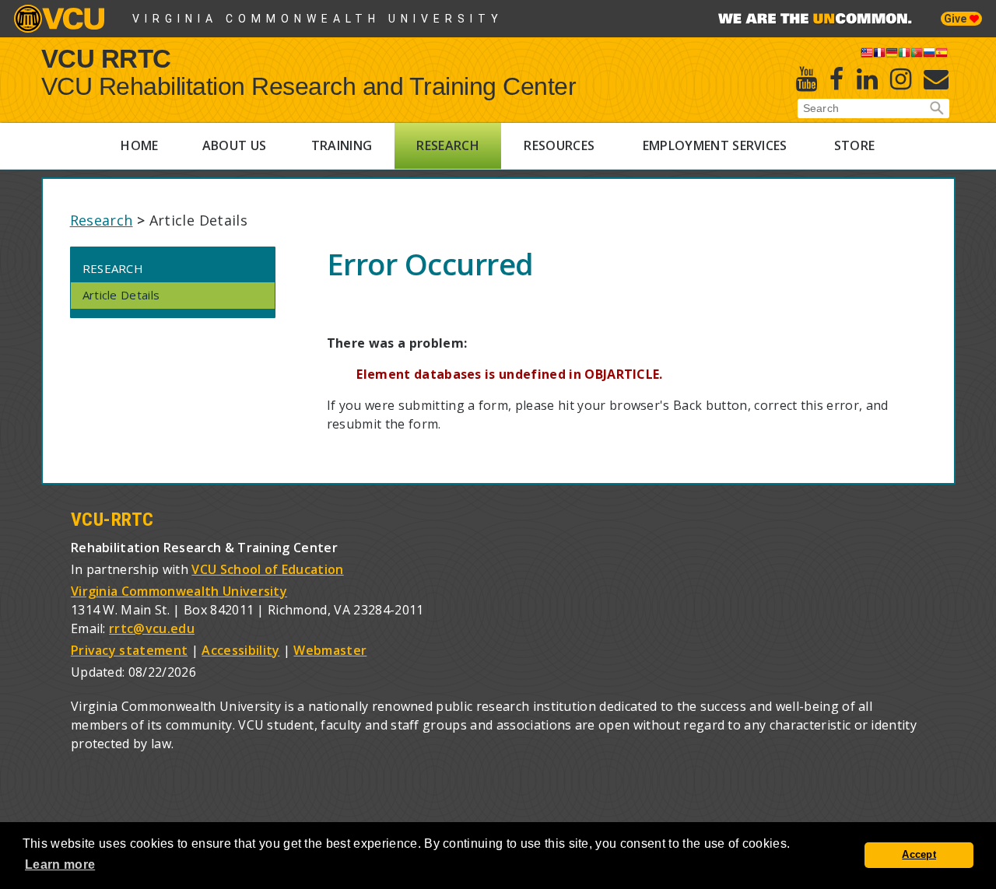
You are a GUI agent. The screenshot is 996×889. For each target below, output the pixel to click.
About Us (234, 145)
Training (342, 145)
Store (854, 145)
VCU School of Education (267, 569)
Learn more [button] (60, 864)
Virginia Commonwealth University (317, 18)
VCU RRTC (106, 58)
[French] (879, 55)
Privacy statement (129, 650)
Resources (559, 145)
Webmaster (329, 650)
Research (447, 145)
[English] (867, 55)
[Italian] (904, 55)
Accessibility (240, 650)
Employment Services (715, 145)
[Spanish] (941, 55)
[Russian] (929, 55)
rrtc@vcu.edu (152, 628)
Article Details (121, 295)
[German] (892, 55)
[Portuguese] (916, 55)
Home (139, 145)
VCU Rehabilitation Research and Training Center (309, 86)
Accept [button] (919, 854)
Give (957, 18)
